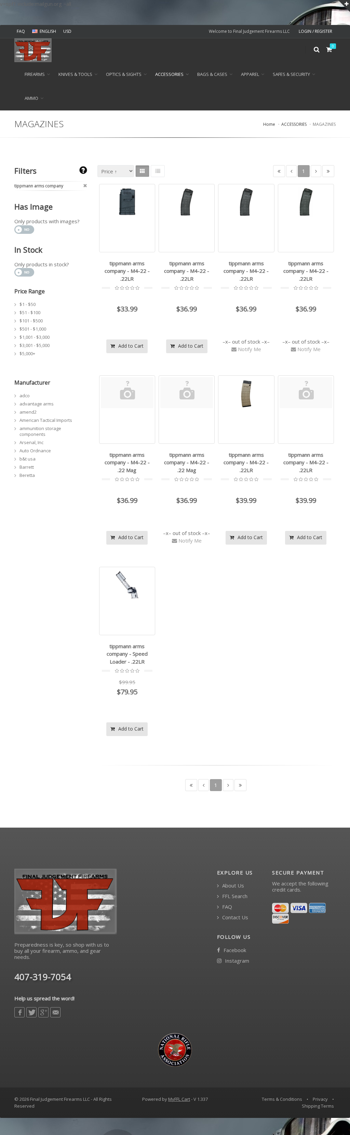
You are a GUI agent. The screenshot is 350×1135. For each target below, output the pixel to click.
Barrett (26, 467)
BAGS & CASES (212, 74)
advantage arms (36, 404)
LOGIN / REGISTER (315, 31)
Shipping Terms (318, 1106)
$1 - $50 (27, 304)
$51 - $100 (29, 312)
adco (24, 395)
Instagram (236, 961)
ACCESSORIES (169, 74)
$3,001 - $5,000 (34, 345)
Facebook (234, 950)
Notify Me (249, 349)
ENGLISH (48, 31)
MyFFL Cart (179, 1099)
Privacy (320, 1099)
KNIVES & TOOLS (75, 74)
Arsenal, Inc (31, 442)
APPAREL (250, 74)
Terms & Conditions (282, 1099)
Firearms (35, 74)
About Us (232, 885)
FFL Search (234, 896)
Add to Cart (130, 346)
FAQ (21, 31)
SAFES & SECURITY (291, 74)
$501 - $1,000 (32, 329)
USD (67, 31)
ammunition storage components (40, 431)
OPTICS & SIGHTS (124, 74)
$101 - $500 (31, 321)
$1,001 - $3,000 (34, 337)
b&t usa (27, 459)
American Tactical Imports (45, 420)
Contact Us (234, 917)
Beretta (27, 475)
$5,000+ (27, 353)
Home (269, 124)
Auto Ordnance (35, 451)
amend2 (28, 412)
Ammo (31, 98)
